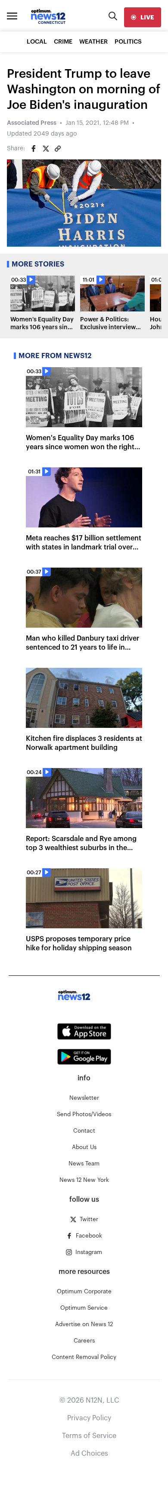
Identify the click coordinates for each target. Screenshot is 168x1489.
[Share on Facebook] (33, 148)
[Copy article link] (57, 148)
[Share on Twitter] (45, 148)
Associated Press (31, 123)
